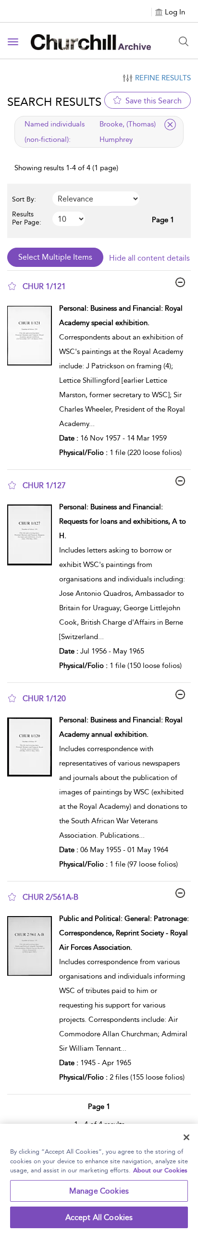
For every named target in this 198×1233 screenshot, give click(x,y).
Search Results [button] (54, 101)
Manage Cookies (99, 1190)
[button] (12, 286)
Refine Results (163, 78)
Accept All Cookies (99, 1217)
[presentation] (29, 383)
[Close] (186, 1137)
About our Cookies (160, 1170)
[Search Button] (183, 41)
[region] (99, 1178)
